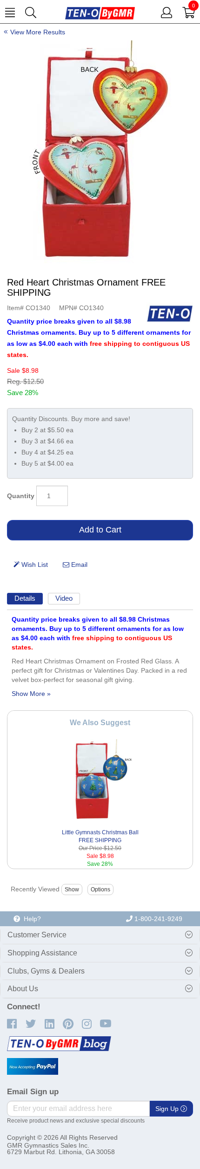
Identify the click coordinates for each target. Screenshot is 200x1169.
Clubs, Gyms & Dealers (46, 971)
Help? (30, 918)
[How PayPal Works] (32, 1066)
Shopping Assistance (42, 953)
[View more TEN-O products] (170, 313)
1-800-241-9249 (157, 918)
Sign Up (167, 1108)
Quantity (20, 496)
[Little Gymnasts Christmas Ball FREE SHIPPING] (100, 780)
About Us (22, 989)
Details (24, 598)
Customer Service (37, 935)
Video (64, 598)
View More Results (37, 32)
